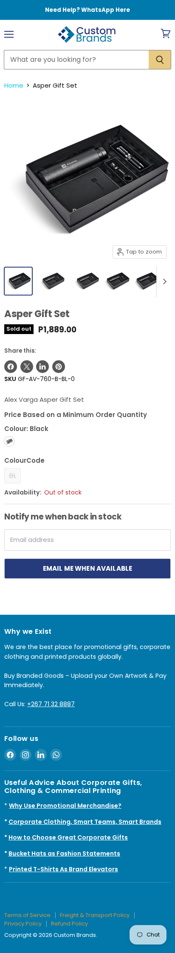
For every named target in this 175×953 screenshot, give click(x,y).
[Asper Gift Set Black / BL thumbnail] (116, 281)
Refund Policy (69, 924)
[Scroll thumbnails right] (163, 281)
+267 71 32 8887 (51, 704)
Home (13, 85)
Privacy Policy (23, 924)
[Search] (160, 59)
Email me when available (88, 568)
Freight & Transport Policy (95, 915)
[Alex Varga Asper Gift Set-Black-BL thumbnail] (18, 281)
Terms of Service (27, 915)
